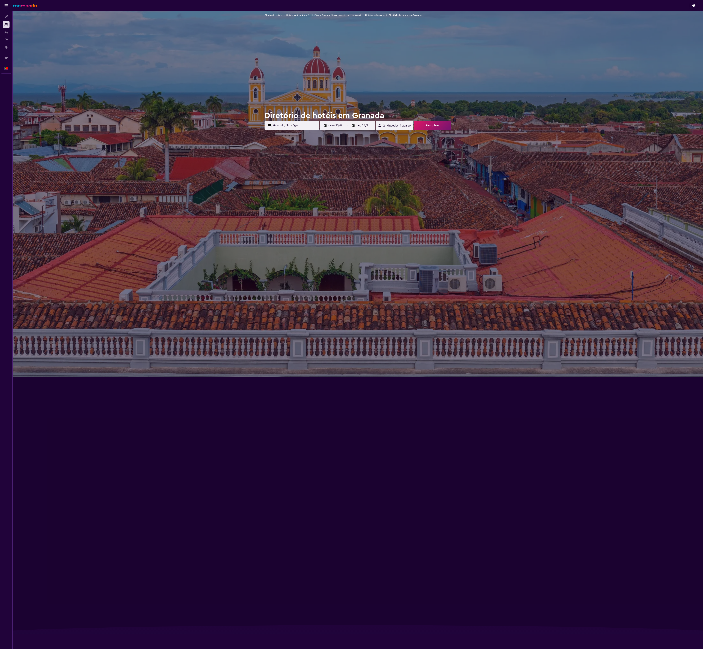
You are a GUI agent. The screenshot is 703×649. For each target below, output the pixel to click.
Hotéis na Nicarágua (296, 15)
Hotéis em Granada (374, 15)
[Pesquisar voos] (6, 16)
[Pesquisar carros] (6, 32)
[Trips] (6, 58)
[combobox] (295, 125)
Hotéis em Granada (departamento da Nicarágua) (336, 15)
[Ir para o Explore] (6, 47)
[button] (6, 6)
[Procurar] (6, 24)
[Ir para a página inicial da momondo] (25, 5)
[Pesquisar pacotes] (6, 40)
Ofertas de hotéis (273, 15)
